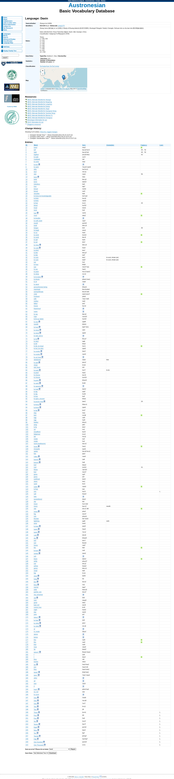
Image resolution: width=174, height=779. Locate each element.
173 (27, 629)
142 (27, 545)
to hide (36, 620)
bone (35, 182)
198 (27, 706)
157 (27, 584)
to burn (36, 550)
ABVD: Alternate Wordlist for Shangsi (39, 100)
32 (26, 228)
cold (35, 535)
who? (35, 675)
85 (26, 375)
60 (26, 303)
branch (36, 459)
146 (27, 556)
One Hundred (38, 742)
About (5, 19)
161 (27, 595)
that (35, 644)
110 (27, 451)
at (34, 629)
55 (26, 292)
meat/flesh (37, 432)
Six (35, 721)
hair (35, 213)
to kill (35, 344)
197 (27, 697)
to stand (36, 284)
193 (27, 686)
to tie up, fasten (39, 319)
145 (27, 553)
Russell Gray (96, 776)
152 (27, 571)
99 (26, 422)
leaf (35, 465)
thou (35, 659)
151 (27, 568)
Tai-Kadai (43, 66)
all (34, 681)
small (35, 571)
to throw (36, 404)
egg (35, 417)
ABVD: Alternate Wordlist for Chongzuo (39, 118)
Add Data (6, 47)
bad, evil (36, 605)
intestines (37, 184)
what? (36, 672)
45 (26, 267)
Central (56, 66)
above (36, 634)
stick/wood (37, 360)
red (35, 563)
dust (35, 172)
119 (27, 479)
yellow (36, 566)
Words (5, 36)
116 (27, 469)
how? (35, 689)
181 (27, 652)
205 (27, 730)
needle (36, 324)
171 (27, 620)
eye (35, 267)
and (35, 683)
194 (27, 689)
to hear (36, 264)
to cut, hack (37, 357)
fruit (35, 472)
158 (27, 587)
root (35, 467)
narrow (36, 587)
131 (27, 511)
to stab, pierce (38, 336)
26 (26, 213)
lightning (36, 521)
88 (26, 386)
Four (35, 715)
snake (36, 439)
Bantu (103, 1)
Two (35, 706)
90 (26, 391)
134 (27, 519)
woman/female (38, 292)
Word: (36, 145)
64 (26, 314)
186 (27, 667)
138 (27, 529)
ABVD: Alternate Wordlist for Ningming (39, 102)
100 (27, 425)
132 (27, 514)
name (36, 311)
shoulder (37, 193)
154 (27, 576)
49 (26, 277)
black (35, 559)
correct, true (37, 607)
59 (26, 301)
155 (27, 579)
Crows (98, 1)
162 (27, 597)
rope (35, 316)
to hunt (36, 327)
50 (26, 279)
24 (26, 208)
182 (27, 654)
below (36, 637)
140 (27, 538)
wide (35, 589)
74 (26, 344)
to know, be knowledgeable (42, 196)
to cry (35, 232)
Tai (53, 66)
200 (27, 715)
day (35, 612)
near (35, 647)
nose (35, 215)
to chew (36, 245)
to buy (36, 396)
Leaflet (42, 88)
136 (27, 523)
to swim (36, 167)
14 (26, 179)
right (35, 152)
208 (27, 739)
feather (36, 422)
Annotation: (110, 145)
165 (27, 605)
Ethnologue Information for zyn (37, 120)
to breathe (37, 218)
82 (26, 367)
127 (27, 499)
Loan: (161, 145)
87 (26, 383)
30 (26, 223)
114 (27, 465)
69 (26, 327)
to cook (36, 248)
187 (27, 669)
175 (27, 634)
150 (27, 566)
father (36, 303)
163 (27, 600)
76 (26, 348)
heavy (36, 545)
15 (26, 182)
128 (27, 501)
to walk (36, 157)
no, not (36, 692)
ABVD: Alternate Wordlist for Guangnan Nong (41, 111)
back (35, 177)
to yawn (36, 271)
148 (27, 561)
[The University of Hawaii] (12, 76)
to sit (35, 282)
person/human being (40, 287)
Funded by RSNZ (12, 106)
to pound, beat (38, 402)
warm (35, 529)
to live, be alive (38, 348)
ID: (27, 145)
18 (26, 189)
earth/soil (37, 479)
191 (27, 681)
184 (27, 662)
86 (26, 380)
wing (35, 425)
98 (26, 417)
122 (27, 486)
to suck (36, 257)
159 (27, 589)
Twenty (36, 736)
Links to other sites (9, 23)
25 (26, 210)
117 (27, 472)
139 (27, 535)
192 (27, 683)
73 (26, 341)
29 (26, 221)
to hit (35, 339)
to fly (35, 427)
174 (27, 631)
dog (35, 413)
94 (26, 404)
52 (26, 284)
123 (27, 489)
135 (27, 521)
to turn (36, 164)
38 (26, 245)
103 (27, 432)
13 (26, 177)
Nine (35, 730)
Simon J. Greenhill (79, 776)
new (35, 600)
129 (27, 504)
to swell (36, 383)
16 (26, 184)
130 (27, 508)
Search (5, 37)
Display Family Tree (9, 51)
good (35, 602)
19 (26, 193)
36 (26, 240)
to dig (35, 391)
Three (36, 712)
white (35, 561)
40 (26, 250)
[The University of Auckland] (12, 64)
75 (26, 346)
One (35, 698)
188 (27, 672)
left (35, 150)
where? (36, 652)
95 (26, 410)
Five (35, 718)
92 (26, 399)
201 (27, 718)
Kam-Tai (49, 66)
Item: (84, 145)
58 (26, 299)
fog (35, 514)
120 (27, 481)
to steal (36, 341)
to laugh (36, 230)
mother (36, 301)
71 (26, 336)
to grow (36, 380)
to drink (36, 250)
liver (35, 186)
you (35, 667)
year (35, 614)
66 (26, 319)
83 (26, 370)
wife (35, 299)
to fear (36, 203)
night (35, 610)
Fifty (35, 739)
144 (27, 550)
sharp (36, 365)
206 (27, 733)
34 (26, 232)
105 (27, 436)
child (35, 294)
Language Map (8, 43)
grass (35, 474)
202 (27, 721)
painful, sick (37, 592)
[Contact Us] (101, 777)
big (35, 573)
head (35, 208)
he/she (36, 662)
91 (26, 396)
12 (26, 174)
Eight (35, 727)
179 (27, 647)
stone (35, 481)
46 (26, 269)
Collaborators (7, 21)
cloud (35, 511)
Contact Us (7, 26)
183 (27, 659)
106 (27, 439)
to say (36, 314)
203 (27, 724)
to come (36, 162)
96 (26, 413)
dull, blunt (37, 367)
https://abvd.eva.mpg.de (76, 1)
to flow (36, 489)
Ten (35, 733)
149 (27, 563)
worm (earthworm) (40, 443)
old (35, 598)
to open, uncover (39, 399)
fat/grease (37, 434)
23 (26, 205)
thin (35, 582)
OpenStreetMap (81, 88)
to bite (36, 253)
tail (35, 436)
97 (26, 415)
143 (27, 547)
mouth (36, 223)
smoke (36, 553)
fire (35, 547)
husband (37, 296)
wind (35, 523)
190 (27, 678)
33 (26, 230)
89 (26, 389)
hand (35, 147)
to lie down (37, 277)
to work (36, 370)
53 (26, 287)
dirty (35, 169)
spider (36, 451)
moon (36, 504)
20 (26, 196)
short (35, 576)
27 (26, 215)
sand (35, 484)
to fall (35, 410)
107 (27, 443)
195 (27, 692)
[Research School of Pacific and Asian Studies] (12, 87)
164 (27, 602)
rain (35, 516)
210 (27, 745)
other (35, 678)
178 (27, 644)
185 (27, 664)
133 (27, 516)
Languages (7, 34)
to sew (36, 322)
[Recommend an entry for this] (83, 165)
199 (27, 712)
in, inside (37, 631)
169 (27, 614)
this (35, 640)
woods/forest (38, 499)
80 (26, 362)
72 (26, 339)
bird (35, 415)
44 (26, 264)
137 (27, 526)
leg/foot (36, 154)
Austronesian (89, 1)
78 (26, 357)
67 (26, 321)
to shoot (36, 330)
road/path (37, 159)
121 (27, 484)
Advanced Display (9, 39)
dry (35, 538)
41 (26, 253)
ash (35, 556)
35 (26, 235)
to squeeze (37, 386)
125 (27, 494)
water (35, 487)
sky (35, 501)
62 (26, 308)
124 (27, 491)
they (35, 669)
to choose (37, 375)
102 (27, 429)
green (36, 568)
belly (35, 179)
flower (36, 469)
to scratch (37, 351)
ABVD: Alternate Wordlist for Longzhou (39, 104)
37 (26, 242)
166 (27, 607)
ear (35, 262)
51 (26, 282)
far (35, 649)
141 (27, 540)
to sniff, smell (38, 221)
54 (26, 289)
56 (26, 294)
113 (27, 459)
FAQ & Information (9, 24)
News (5, 30)
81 (26, 365)
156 (27, 582)
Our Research (8, 28)
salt (35, 494)
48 (26, 274)
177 (27, 640)
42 (26, 257)
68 (26, 324)
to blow (36, 526)
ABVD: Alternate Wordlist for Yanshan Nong (41, 113)
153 (27, 573)
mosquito (37, 449)
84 (26, 373)
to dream (37, 279)
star (35, 508)
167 (27, 610)
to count (36, 694)
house (36, 306)
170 (27, 617)
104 (27, 434)
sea (35, 491)
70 (26, 330)
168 (27, 612)
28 (26, 218)
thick (35, 585)
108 (27, 446)
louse (35, 446)
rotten (36, 456)
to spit (36, 240)
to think (36, 198)
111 (27, 454)
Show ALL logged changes (48, 132)
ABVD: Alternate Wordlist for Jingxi (38, 109)
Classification (7, 41)
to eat (35, 242)
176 (27, 637)
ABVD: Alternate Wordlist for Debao (38, 106)
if (34, 686)
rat (35, 429)
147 (27, 559)
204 (27, 727)
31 (26, 225)
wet (35, 540)
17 (26, 186)
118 (27, 474)
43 (26, 262)
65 (26, 316)
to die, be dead (38, 346)
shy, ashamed (38, 595)
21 (26, 198)
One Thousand (38, 745)
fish (35, 454)
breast (36, 189)
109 (27, 449)
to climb (36, 623)
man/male (37, 289)
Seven (36, 724)
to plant (36, 373)
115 (27, 467)
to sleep (36, 274)
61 (26, 306)
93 (26, 401)
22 (26, 203)
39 (26, 248)
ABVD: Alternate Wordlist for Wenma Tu (40, 115)
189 (27, 675)
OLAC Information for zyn (35, 122)
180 (27, 649)
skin (35, 174)
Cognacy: (144, 145)
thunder (36, 519)
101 (27, 427)
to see (36, 269)
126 (27, 496)
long (35, 579)
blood (36, 205)
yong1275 (61, 26)
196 (27, 694)
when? (36, 617)
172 (27, 623)
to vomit (36, 235)
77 (26, 351)
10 (26, 169)
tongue (36, 228)
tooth (35, 225)
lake (35, 496)
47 (26, 271)
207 (27, 736)
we (35, 665)
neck (35, 210)
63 (26, 311)
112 (27, 456)
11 (26, 172)
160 (27, 592)
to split (36, 362)
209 (27, 742)
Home (5, 17)
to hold (36, 389)
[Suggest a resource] (34, 124)
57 (26, 296)
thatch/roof (37, 308)
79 (26, 360)
